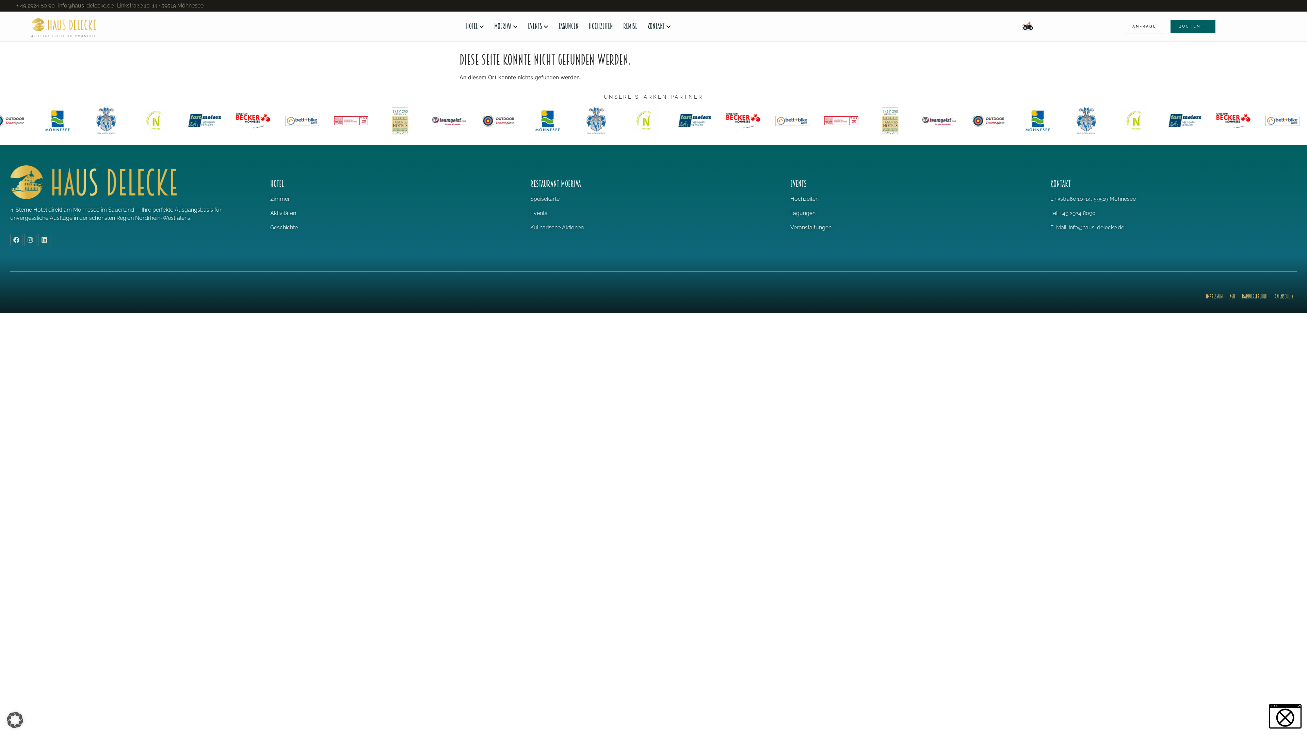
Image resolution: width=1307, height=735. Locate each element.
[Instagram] (30, 240)
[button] (15, 720)
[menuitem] (475, 26)
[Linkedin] (44, 240)
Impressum (1214, 296)
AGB (1232, 296)
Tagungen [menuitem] (569, 26)
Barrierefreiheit (1255, 296)
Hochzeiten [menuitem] (601, 26)
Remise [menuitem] (630, 26)
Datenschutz (1283, 296)
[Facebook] (16, 240)
